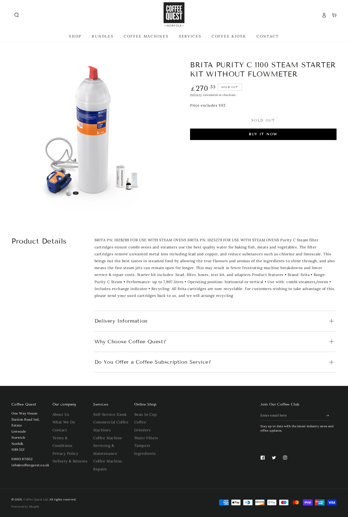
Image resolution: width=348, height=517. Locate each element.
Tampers (142, 445)
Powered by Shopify (25, 506)
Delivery (196, 95)
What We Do (63, 422)
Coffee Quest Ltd (35, 499)
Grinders (142, 430)
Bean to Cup (145, 414)
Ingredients (145, 453)
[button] (16, 15)
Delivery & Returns (70, 461)
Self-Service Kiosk (110, 414)
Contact (59, 430)
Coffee (140, 422)
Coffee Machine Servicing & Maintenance (107, 446)
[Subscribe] (327, 415)
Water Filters (146, 438)
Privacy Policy (65, 453)
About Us (60, 414)
